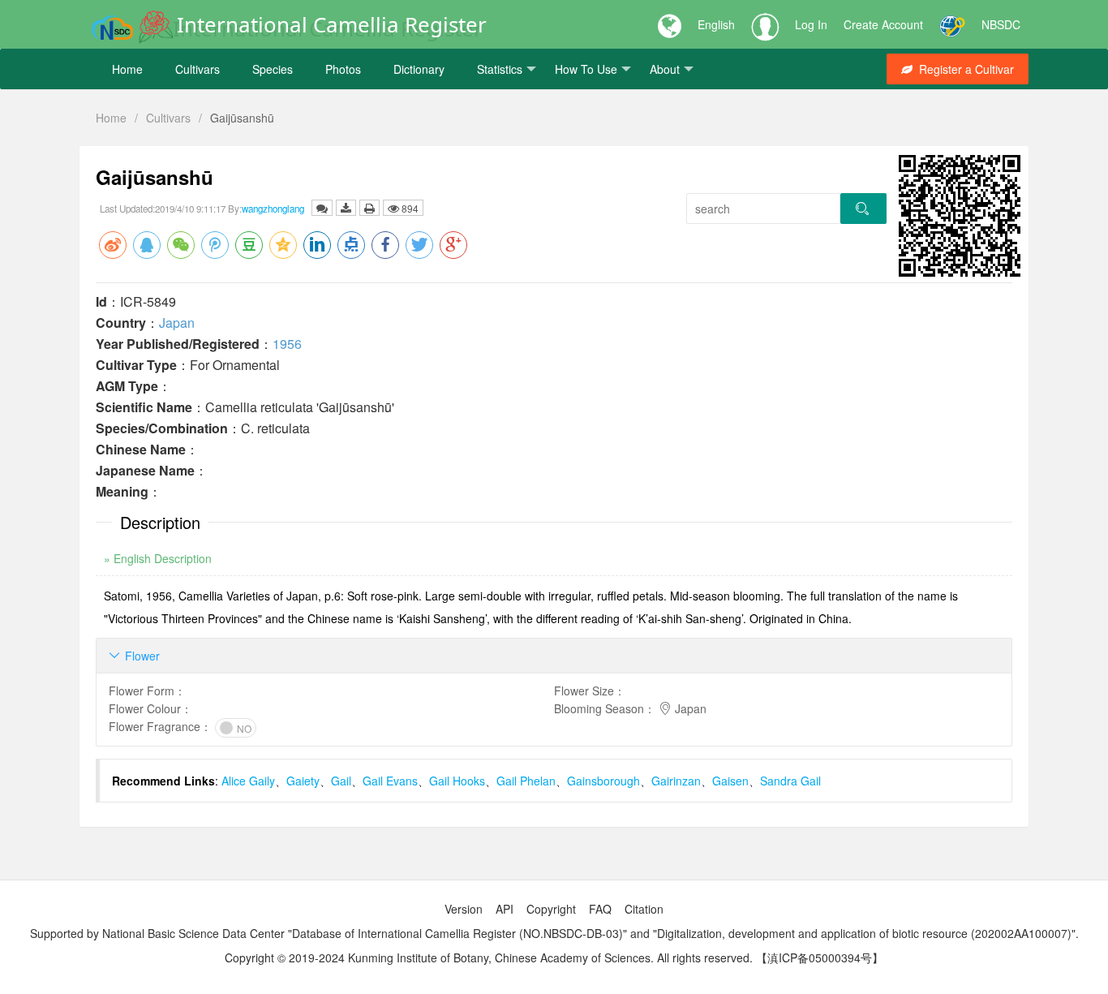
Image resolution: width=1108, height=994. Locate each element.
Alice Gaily (248, 780)
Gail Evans (390, 780)
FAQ (600, 909)
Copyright (551, 909)
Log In (811, 24)
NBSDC (1000, 24)
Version (463, 909)
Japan (177, 322)
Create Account (883, 24)
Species (272, 69)
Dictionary (418, 69)
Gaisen (730, 780)
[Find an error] (322, 208)
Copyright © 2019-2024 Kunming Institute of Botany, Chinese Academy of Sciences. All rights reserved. (489, 957)
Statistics (499, 69)
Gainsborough (603, 780)
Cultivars (197, 69)
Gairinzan (676, 780)
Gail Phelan (526, 780)
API (504, 909)
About (665, 69)
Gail (341, 780)
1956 (287, 343)
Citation (644, 909)
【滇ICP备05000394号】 (819, 957)
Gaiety (303, 780)
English (716, 24)
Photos (343, 69)
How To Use (586, 69)
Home (127, 69)
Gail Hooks (457, 780)
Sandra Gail (790, 780)
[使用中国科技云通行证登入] (952, 24)
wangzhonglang (273, 208)
